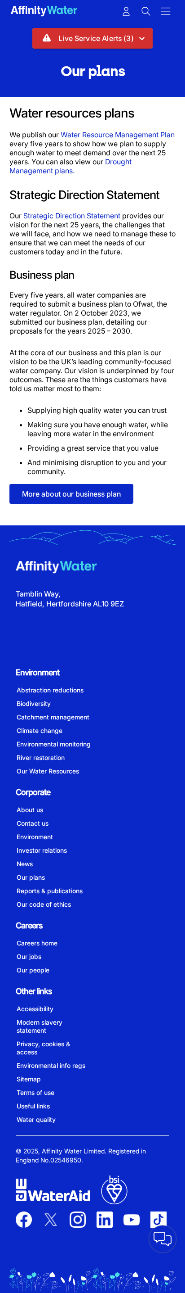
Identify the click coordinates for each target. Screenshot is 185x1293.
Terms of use (35, 1092)
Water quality (36, 1119)
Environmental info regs (51, 1065)
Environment (35, 837)
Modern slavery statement (39, 1026)
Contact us (32, 823)
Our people (33, 970)
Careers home (37, 943)
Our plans (31, 877)
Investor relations (42, 850)
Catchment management (53, 717)
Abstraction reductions (50, 690)
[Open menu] (165, 12)
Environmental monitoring (54, 744)
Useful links (33, 1106)
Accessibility (35, 1009)
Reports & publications (50, 891)
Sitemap (29, 1079)
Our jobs (29, 956)
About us (30, 810)
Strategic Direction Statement (71, 215)
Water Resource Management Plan (118, 134)
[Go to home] (44, 11)
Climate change (39, 730)
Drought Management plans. (70, 166)
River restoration (41, 757)
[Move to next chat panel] (162, 1238)
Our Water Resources (48, 771)
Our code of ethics (44, 904)
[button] (92, 38)
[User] (126, 12)
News (25, 864)
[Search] (146, 12)
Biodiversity (34, 703)
